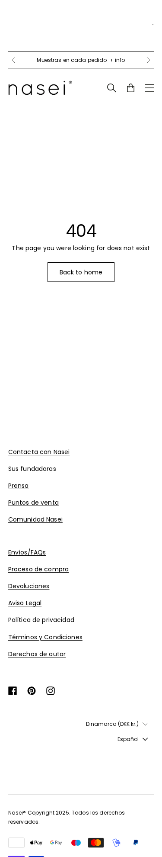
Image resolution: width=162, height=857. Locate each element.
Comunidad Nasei (35, 519)
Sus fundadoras (32, 468)
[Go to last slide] (13, 60)
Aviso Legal (25, 603)
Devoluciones (29, 586)
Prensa (18, 485)
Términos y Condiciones (45, 637)
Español (128, 739)
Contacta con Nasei (39, 452)
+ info (117, 60)
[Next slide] (148, 60)
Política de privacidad (41, 619)
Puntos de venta (33, 502)
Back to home (81, 272)
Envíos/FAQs (27, 552)
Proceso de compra (38, 569)
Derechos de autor (37, 654)
